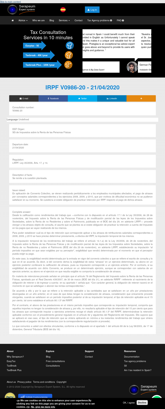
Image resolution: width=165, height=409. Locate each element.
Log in (94, 9)
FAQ (119, 20)
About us (11, 381)
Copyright (61, 381)
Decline (142, 402)
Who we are (38, 20)
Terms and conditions (44, 381)
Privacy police (24, 381)
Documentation (132, 356)
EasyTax (11, 361)
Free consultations (55, 361)
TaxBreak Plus (14, 370)
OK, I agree (129, 402)
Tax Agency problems (98, 20)
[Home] (24, 9)
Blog (51, 20)
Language (12, 119)
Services (63, 20)
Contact (78, 20)
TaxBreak (11, 365)
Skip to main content (10, 1)
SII (125, 365)
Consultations (53, 365)
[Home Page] (12, 20)
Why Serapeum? (15, 356)
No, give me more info (43, 406)
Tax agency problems (135, 361)
